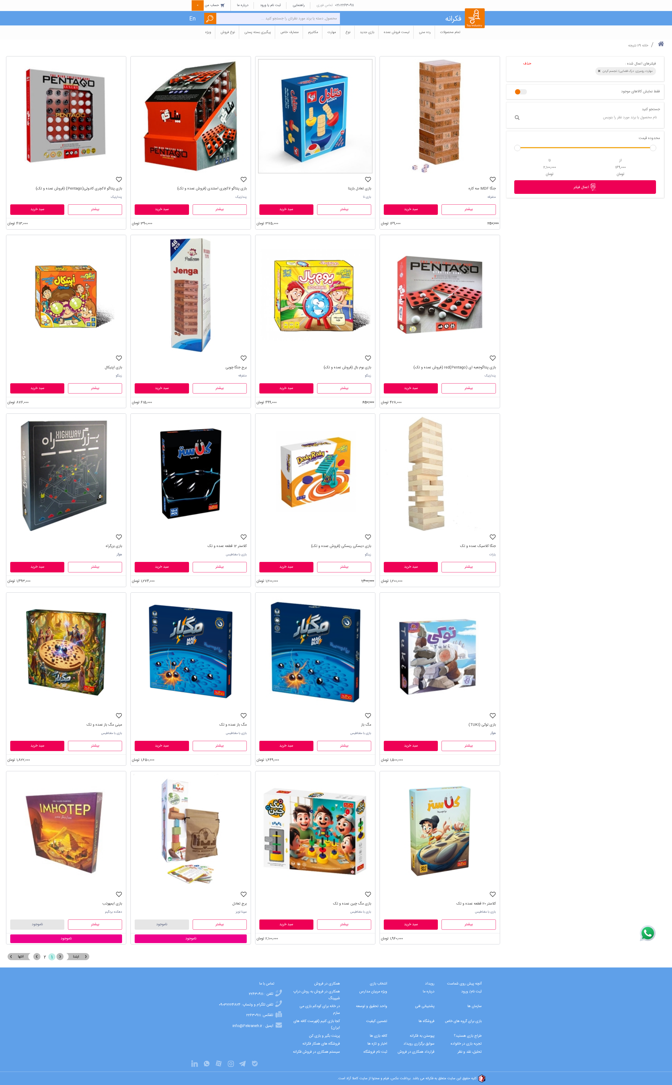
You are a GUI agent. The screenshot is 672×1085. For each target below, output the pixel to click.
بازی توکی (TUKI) (482, 725)
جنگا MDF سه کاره (482, 188)
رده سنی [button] (425, 32)
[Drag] (517, 148)
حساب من (208, 5)
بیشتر (469, 209)
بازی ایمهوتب (112, 904)
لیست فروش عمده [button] (397, 32)
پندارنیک (241, 197)
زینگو (368, 375)
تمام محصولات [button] (450, 32)
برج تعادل (239, 904)
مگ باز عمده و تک (232, 725)
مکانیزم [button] (313, 32)
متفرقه (491, 197)
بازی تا (367, 197)
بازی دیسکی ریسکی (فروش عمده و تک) (341, 546)
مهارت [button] (332, 32)
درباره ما (242, 5)
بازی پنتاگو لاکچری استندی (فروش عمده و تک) (211, 188)
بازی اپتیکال (113, 367)
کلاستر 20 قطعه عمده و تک (476, 904)
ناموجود (161, 924)
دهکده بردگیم (113, 911)
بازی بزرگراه (114, 546)
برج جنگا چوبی (235, 367)
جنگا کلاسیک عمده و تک (478, 546)
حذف (527, 64)
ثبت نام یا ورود (270, 5)
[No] (520, 91)
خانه (645, 45)
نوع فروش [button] (227, 32)
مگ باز (366, 725)
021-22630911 (344, 5)
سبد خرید (411, 209)
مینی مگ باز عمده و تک (104, 725)
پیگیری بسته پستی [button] (257, 32)
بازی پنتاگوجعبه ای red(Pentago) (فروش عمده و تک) (454, 367)
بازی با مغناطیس (236, 554)
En (192, 19)
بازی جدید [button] (367, 32)
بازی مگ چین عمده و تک (352, 904)
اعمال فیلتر (582, 187)
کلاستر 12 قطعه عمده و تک (227, 546)
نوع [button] (347, 32)
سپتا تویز (241, 911)
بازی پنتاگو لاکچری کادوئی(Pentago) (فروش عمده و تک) (79, 188)
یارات (492, 554)
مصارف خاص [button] (289, 32)
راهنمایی (299, 5)
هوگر (119, 554)
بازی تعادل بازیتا (359, 188)
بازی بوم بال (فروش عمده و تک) (347, 367)
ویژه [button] (208, 32)
